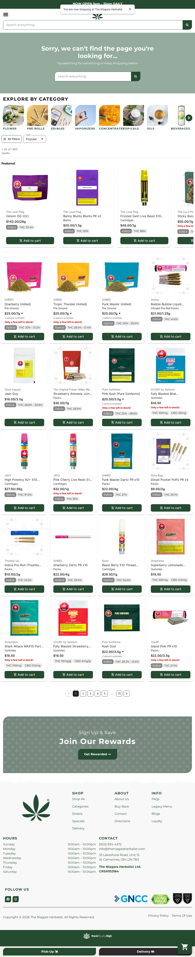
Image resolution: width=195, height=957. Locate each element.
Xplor (105, 560)
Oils (150, 128)
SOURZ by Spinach (163, 389)
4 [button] (97, 693)
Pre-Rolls (36, 128)
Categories (80, 806)
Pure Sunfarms (111, 389)
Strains (77, 814)
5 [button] (105, 693)
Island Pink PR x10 (164, 646)
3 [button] (90, 693)
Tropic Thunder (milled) (70, 304)
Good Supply (13, 389)
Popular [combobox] (31, 139)
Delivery (78, 828)
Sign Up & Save (97, 732)
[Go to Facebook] (8, 899)
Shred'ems (157, 560)
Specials (78, 821)
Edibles (58, 128)
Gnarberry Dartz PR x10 (70, 565)
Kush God (109, 646)
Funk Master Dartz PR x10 (120, 480)
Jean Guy (11, 394)
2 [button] (83, 693)
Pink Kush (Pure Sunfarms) (121, 394)
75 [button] (119, 693)
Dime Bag (157, 475)
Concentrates (112, 128)
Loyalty (157, 821)
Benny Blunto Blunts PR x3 (82, 216)
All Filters (14, 139)
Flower (10, 128)
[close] (130, 9)
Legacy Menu (162, 806)
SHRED (9, 299)
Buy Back (122, 806)
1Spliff (155, 642)
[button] (5, 14)
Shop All (78, 799)
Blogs (156, 814)
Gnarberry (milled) (18, 304)
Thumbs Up (12, 560)
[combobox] (93, 24)
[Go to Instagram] (16, 899)
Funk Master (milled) (116, 304)
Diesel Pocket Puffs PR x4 (169, 480)
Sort (28, 135)
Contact (121, 814)
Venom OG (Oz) (17, 216)
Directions (122, 821)
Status (155, 299)
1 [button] (76, 693)
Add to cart (32, 240)
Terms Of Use (182, 915)
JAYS (8, 475)
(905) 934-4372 (110, 844)
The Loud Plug (15, 211)
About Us (122, 799)
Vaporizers (85, 128)
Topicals (131, 128)
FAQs (155, 799)
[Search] (187, 24)
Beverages (180, 128)
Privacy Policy (158, 915)
